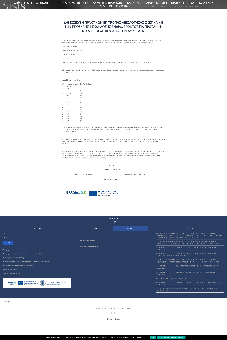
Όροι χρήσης (7, 250)
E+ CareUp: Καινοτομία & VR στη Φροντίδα (171, 278)
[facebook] (112, 222)
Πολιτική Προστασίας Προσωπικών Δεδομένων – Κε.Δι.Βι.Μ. (23, 254)
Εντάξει (153, 337)
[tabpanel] (114, 243)
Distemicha (128, 308)
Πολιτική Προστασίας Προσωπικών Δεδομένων (171, 337)
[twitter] (115, 222)
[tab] (96, 228)
